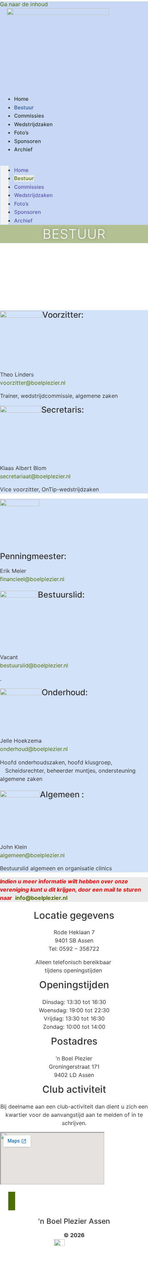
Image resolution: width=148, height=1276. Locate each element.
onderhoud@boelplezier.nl (34, 748)
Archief (23, 149)
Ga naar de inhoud (24, 4)
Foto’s (21, 203)
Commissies (29, 187)
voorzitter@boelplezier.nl (32, 382)
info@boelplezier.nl (42, 897)
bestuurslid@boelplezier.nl (34, 665)
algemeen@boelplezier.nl (32, 855)
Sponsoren (27, 212)
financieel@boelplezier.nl (32, 579)
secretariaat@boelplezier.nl (35, 476)
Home (21, 170)
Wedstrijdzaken (33, 124)
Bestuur (24, 178)
